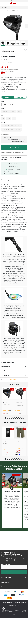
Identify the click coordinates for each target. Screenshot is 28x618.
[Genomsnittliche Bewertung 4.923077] (18, 410)
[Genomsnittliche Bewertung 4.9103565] (6, 450)
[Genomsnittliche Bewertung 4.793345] (18, 448)
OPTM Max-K (15, 10)
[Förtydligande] (17, 69)
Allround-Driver (5, 59)
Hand (2, 101)
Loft (2, 115)
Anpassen (20, 97)
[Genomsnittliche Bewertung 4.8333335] (4, 63)
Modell (3, 122)
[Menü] (2, 3)
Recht (11, 104)
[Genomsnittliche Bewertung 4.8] (6, 410)
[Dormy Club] (21, 3)
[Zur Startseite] (13, 3)
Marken (3, 10)
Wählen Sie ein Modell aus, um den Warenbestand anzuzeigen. (16, 140)
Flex (2, 108)
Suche (5, 7)
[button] (7, 417)
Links (4, 104)
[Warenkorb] (25, 3)
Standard (7, 97)
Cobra (8, 10)
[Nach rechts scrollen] (26, 26)
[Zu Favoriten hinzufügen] (25, 50)
